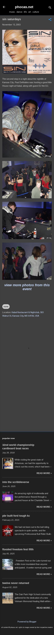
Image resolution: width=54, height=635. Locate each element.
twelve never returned (15, 583)
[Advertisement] (27, 406)
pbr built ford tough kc (16, 515)
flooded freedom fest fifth (18, 549)
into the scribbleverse (15, 482)
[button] (50, 20)
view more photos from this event (27, 287)
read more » (44, 473)
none (6, 306)
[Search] (50, 7)
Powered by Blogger (27, 621)
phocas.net (24, 7)
